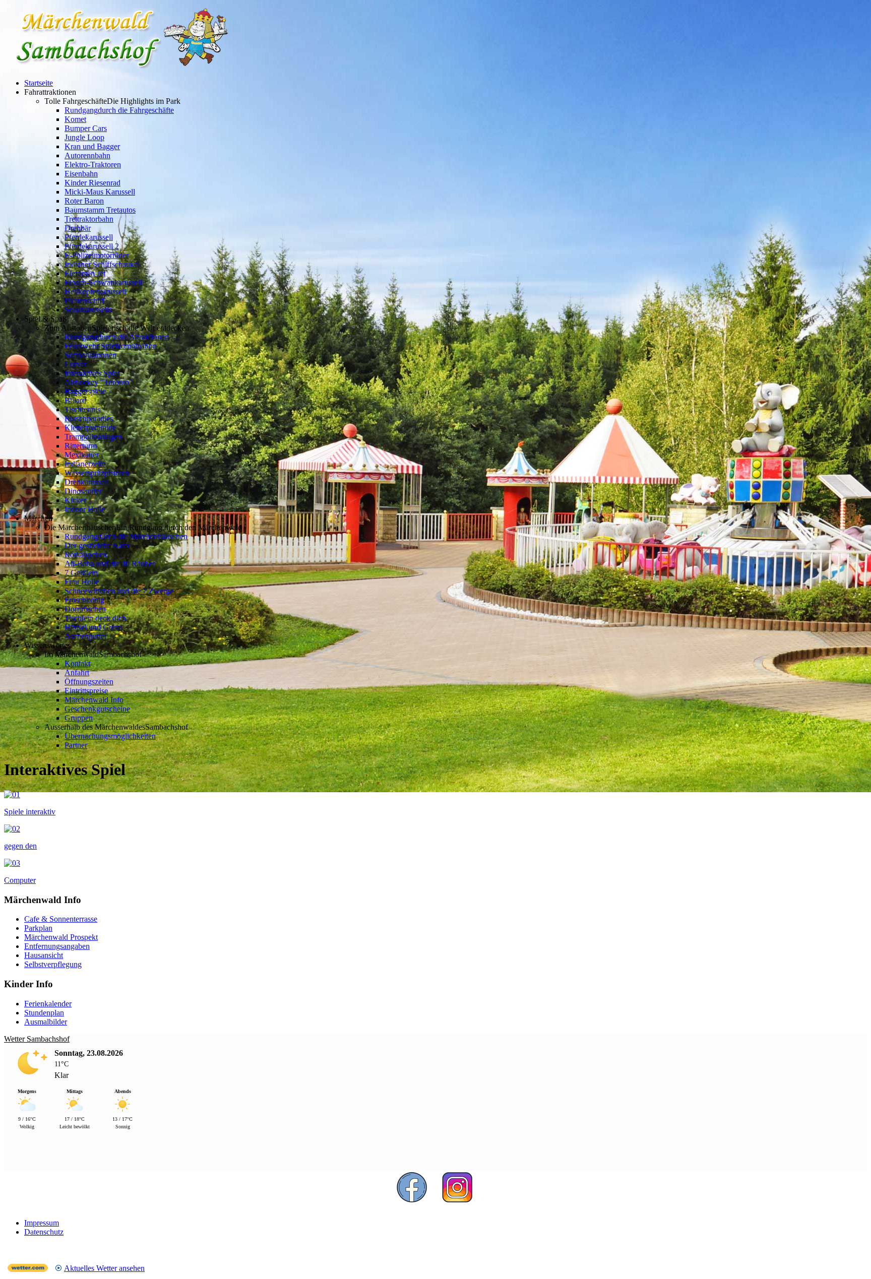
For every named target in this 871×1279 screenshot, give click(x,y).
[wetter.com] (28, 1269)
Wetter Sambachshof (37, 1039)
